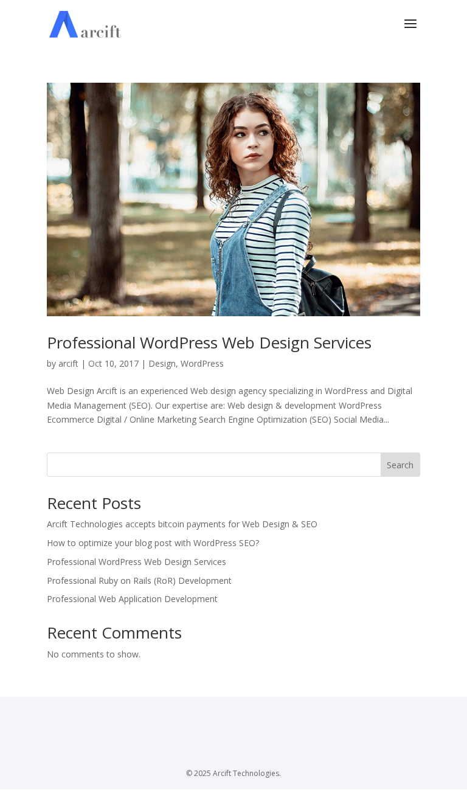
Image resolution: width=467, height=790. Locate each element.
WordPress (202, 363)
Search (400, 465)
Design (162, 363)
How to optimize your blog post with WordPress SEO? (153, 543)
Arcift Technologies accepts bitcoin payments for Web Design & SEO (182, 524)
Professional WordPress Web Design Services (209, 342)
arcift (68, 363)
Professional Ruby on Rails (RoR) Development (139, 580)
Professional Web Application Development (132, 599)
